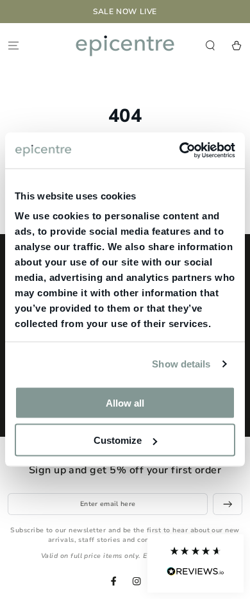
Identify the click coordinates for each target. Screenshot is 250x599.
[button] (195, 563)
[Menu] (13, 45)
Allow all (125, 402)
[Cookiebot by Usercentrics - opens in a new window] (179, 150)
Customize (118, 440)
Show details (181, 364)
